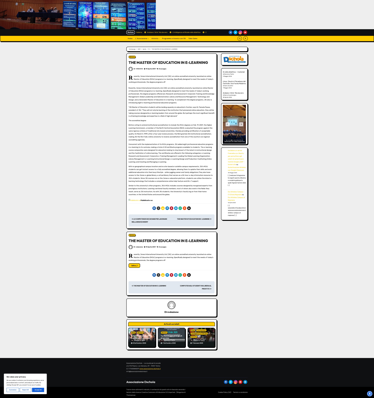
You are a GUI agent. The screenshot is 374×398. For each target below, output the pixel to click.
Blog (133, 332)
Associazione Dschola (140, 382)
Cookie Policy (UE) (224, 392)
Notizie (132, 57)
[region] (25, 384)
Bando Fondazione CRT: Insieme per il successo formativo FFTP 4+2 (141, 338)
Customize (12, 390)
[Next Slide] (241, 124)
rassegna (163, 69)
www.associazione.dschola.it (150, 369)
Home (130, 38)
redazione (139, 69)
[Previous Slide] (228, 124)
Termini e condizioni (240, 392)
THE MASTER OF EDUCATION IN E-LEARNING (193, 219)
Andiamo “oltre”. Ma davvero (233, 93)
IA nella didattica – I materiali (234, 72)
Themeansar (130, 395)
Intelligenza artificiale (199, 333)
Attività (155, 38)
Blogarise (180, 392)
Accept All (38, 390)
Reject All (25, 390)
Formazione (201, 330)
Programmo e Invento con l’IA (174, 38)
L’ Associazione (141, 38)
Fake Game (193, 38)
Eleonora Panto (139, 340)
